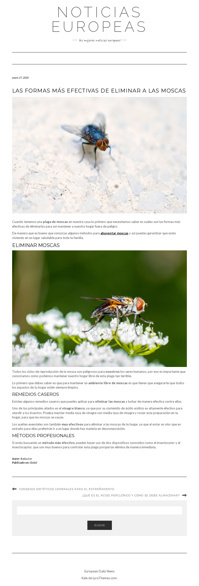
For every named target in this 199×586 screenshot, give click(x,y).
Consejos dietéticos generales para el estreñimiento (66, 489)
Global (33, 462)
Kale (85, 578)
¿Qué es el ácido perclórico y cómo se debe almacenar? (131, 495)
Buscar (99, 525)
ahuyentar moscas (114, 233)
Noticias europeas (99, 19)
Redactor (26, 458)
